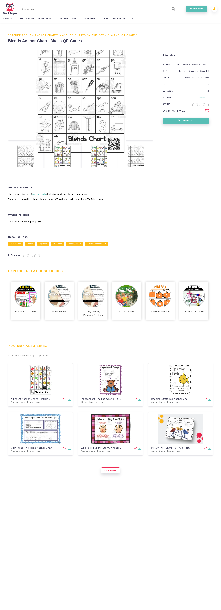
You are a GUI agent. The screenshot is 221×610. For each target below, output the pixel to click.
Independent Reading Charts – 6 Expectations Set (110, 399)
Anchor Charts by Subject (83, 35)
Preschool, (184, 71)
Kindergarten (194, 71)
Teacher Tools (19, 35)
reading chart (74, 244)
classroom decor (114, 19)
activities (90, 19)
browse (7, 19)
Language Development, (192, 64)
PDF (207, 84)
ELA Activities (126, 311)
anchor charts (39, 194)
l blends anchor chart (96, 244)
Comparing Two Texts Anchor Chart (31, 448)
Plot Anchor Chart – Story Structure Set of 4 (177, 448)
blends (30, 244)
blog (135, 19)
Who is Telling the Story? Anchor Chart (103, 448)
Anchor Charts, (191, 78)
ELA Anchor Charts (123, 35)
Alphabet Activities (160, 311)
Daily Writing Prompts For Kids (93, 313)
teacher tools (67, 19)
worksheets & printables (35, 19)
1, (207, 71)
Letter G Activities (194, 311)
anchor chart (15, 244)
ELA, (179, 64)
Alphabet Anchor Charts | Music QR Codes (36, 399)
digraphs (43, 244)
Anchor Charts (46, 35)
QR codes (57, 244)
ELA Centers (59, 311)
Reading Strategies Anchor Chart (170, 399)
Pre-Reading (208, 64)
